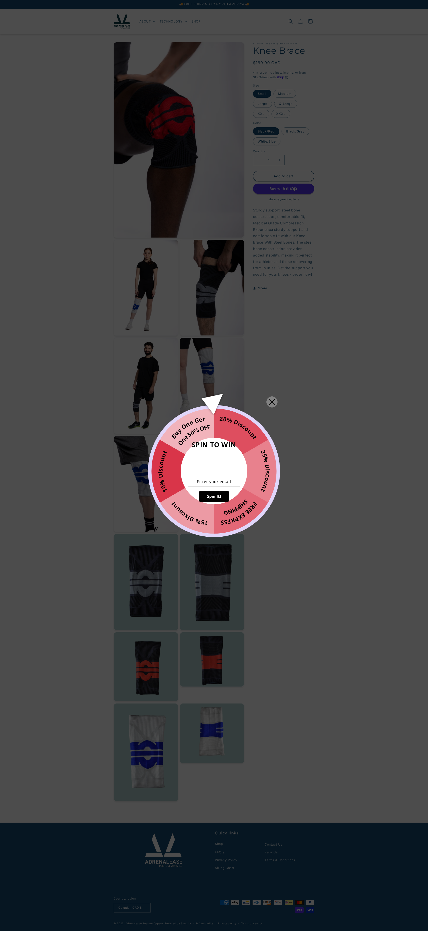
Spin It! (214, 496)
